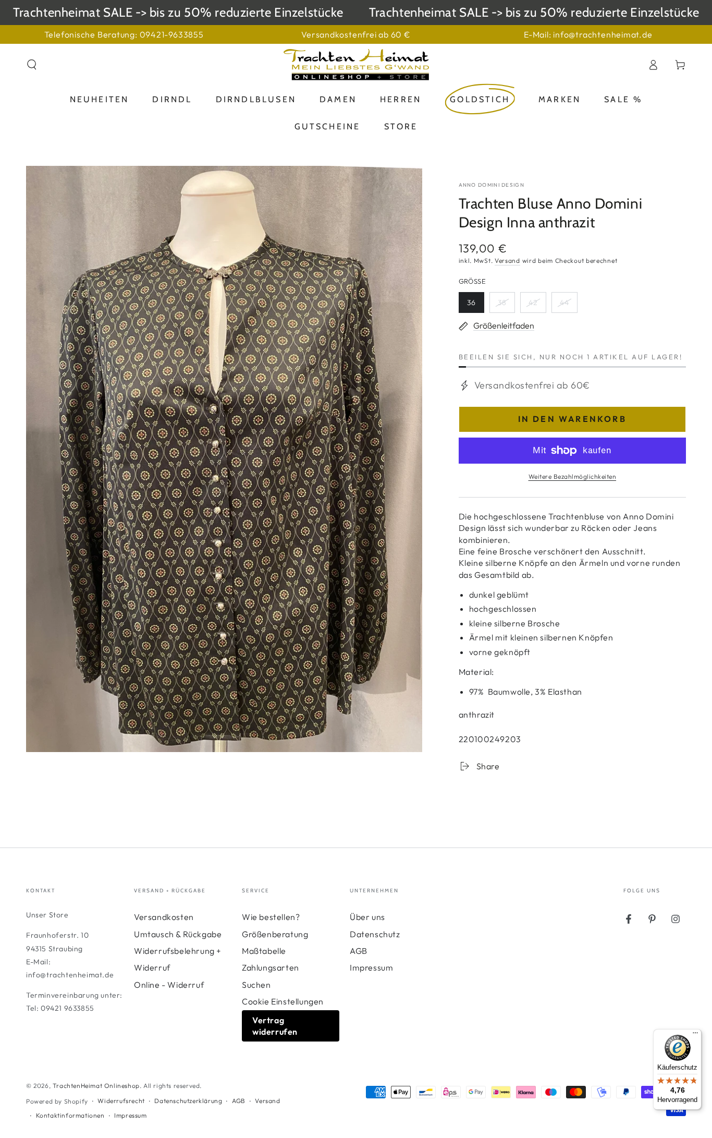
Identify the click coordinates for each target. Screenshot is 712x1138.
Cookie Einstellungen (283, 1001)
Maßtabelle (264, 951)
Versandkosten (164, 917)
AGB (358, 951)
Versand (507, 260)
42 (537, 305)
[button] (31, 64)
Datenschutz (375, 934)
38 (506, 305)
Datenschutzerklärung (188, 1101)
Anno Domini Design (491, 184)
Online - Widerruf (169, 984)
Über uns (367, 917)
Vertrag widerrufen (275, 1026)
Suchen (256, 984)
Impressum (371, 967)
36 (475, 305)
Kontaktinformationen (70, 1115)
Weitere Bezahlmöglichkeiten (573, 476)
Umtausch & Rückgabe (178, 934)
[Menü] (695, 1035)
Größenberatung (275, 934)
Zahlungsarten (270, 967)
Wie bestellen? (271, 917)
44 (568, 305)
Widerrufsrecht (120, 1101)
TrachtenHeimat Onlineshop (96, 1085)
